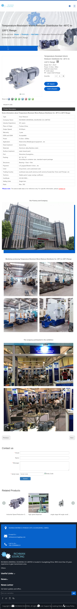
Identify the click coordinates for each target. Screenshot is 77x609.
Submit (25, 478)
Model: (5, 104)
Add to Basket (52, 89)
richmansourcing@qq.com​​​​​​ (17, 537)
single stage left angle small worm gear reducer (61, 514)
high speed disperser (35, 514)
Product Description (10, 109)
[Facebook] (3, 598)
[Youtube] (10, 598)
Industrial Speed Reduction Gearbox (16, 514)
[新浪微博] (6, 598)
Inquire (52, 84)
